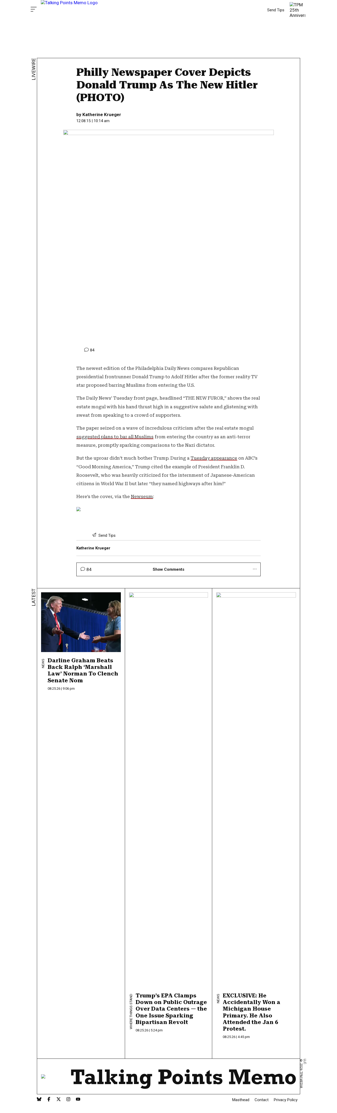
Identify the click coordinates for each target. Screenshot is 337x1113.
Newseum (142, 496)
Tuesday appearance (214, 458)
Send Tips (275, 10)
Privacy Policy (286, 1099)
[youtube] (78, 1099)
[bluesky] (39, 1099)
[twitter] (58, 1099)
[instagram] (68, 1099)
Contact (262, 1099)
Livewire (34, 69)
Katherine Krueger (101, 114)
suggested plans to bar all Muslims (114, 436)
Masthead (240, 1099)
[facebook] (49, 1099)
